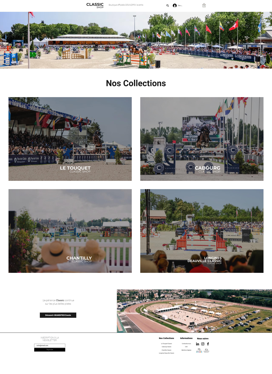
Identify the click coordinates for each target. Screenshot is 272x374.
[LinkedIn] (198, 344)
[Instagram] (203, 344)
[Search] (167, 5)
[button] (204, 5)
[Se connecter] (174, 5)
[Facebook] (208, 344)
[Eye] (207, 169)
